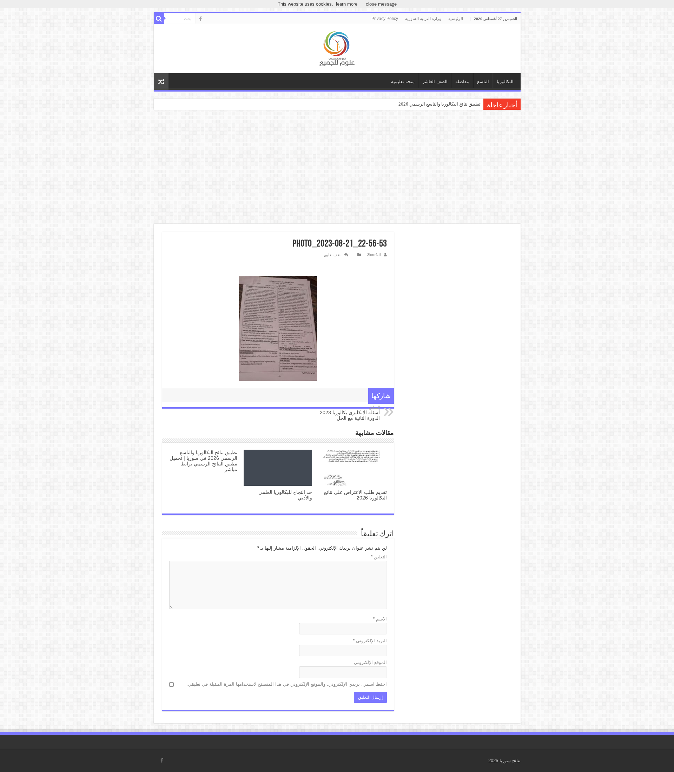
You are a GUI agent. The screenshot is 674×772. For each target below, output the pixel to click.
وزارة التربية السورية (423, 18)
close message (381, 4)
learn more (346, 4)
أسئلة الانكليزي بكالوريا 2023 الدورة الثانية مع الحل (350, 413)
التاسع (483, 81)
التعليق (379, 556)
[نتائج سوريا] (337, 48)
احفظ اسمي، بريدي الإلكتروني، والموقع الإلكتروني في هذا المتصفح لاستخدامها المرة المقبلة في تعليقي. (286, 684)
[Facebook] (200, 19)
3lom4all (374, 255)
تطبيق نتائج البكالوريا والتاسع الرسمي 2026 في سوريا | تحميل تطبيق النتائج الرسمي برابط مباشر (203, 461)
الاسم (380, 619)
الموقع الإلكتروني (370, 662)
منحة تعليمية (403, 81)
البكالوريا (505, 81)
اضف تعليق (333, 255)
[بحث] (159, 18)
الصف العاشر (435, 81)
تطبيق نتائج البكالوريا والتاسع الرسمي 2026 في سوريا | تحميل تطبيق (416, 104)
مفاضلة (462, 81)
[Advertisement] (337, 168)
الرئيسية (455, 18)
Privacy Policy (384, 18)
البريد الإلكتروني (370, 640)
